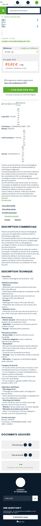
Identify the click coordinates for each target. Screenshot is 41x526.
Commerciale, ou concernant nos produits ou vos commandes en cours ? (19, 511)
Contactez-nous (20, 517)
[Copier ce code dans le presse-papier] (18, 116)
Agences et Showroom (20, 491)
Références (7, 48)
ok (35, 498)
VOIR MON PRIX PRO (20, 89)
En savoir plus (6, 200)
